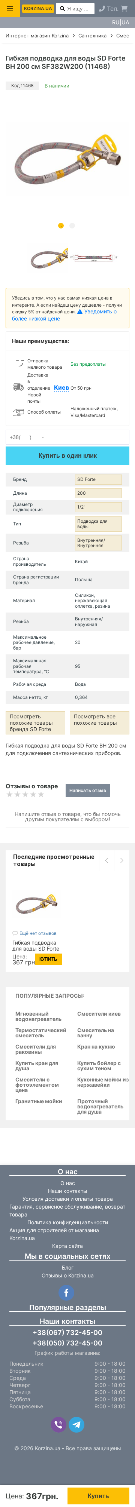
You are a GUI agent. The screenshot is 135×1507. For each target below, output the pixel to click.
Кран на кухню (96, 1047)
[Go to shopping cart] (124, 9)
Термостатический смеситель (40, 1033)
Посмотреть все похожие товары (95, 719)
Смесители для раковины (35, 1049)
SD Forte (86, 479)
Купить (98, 1496)
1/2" (81, 507)
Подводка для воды (92, 523)
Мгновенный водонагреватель (38, 1016)
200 (81, 493)
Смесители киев (99, 1014)
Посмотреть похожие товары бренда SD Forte (31, 722)
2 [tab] (72, 225)
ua (125, 22)
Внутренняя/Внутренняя (91, 542)
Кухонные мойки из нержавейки (103, 1082)
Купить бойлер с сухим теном (99, 1066)
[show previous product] (106, 860)
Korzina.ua (38, 8)
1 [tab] (61, 225)
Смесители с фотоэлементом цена (37, 1085)
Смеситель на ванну (95, 1033)
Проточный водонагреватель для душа (100, 1107)
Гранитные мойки (38, 1101)
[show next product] (121, 860)
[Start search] (62, 9)
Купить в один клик (68, 455)
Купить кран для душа (36, 1066)
